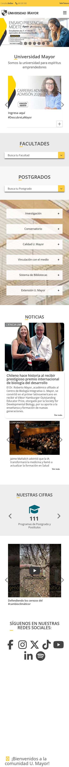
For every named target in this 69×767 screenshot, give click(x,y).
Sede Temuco (64, 3)
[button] (21, 43)
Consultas (7, 3)
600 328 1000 (22, 3)
